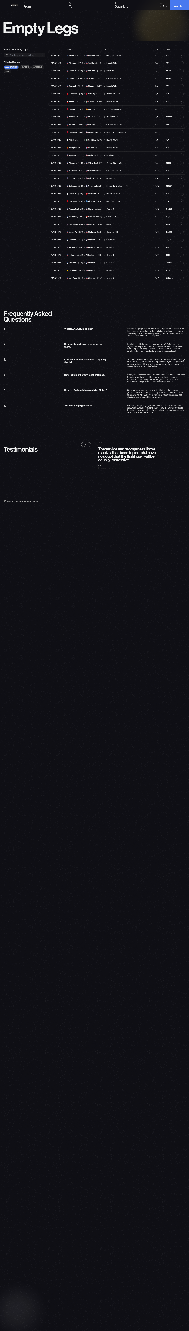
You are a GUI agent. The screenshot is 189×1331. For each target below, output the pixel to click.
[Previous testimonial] (83, 444)
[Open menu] (4, 5)
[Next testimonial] (89, 444)
